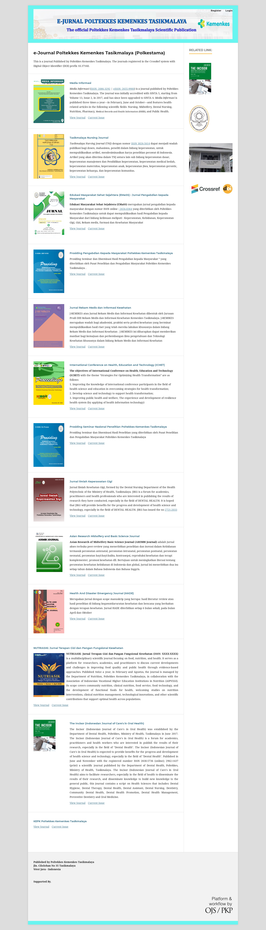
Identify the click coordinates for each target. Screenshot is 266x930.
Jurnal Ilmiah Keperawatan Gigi (91, 481)
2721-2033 (171, 509)
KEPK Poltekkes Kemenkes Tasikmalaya (60, 821)
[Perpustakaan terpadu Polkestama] (211, 171)
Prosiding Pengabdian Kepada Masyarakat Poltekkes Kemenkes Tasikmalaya (121, 253)
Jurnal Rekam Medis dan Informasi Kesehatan (100, 307)
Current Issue (96, 117)
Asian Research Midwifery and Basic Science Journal (105, 536)
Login (229, 10)
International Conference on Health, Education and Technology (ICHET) (117, 365)
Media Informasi (80, 83)
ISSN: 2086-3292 (100, 88)
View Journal (77, 117)
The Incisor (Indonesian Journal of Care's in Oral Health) (107, 723)
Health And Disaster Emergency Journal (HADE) (102, 593)
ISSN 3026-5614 (140, 143)
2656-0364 (125, 209)
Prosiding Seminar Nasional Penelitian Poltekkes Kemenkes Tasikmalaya (118, 426)
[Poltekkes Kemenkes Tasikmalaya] (199, 131)
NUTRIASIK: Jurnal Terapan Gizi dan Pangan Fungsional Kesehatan (78, 648)
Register (216, 10)
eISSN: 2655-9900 (123, 88)
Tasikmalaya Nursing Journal (89, 137)
